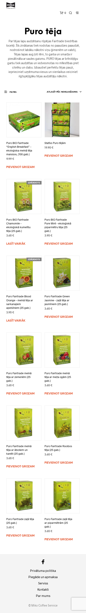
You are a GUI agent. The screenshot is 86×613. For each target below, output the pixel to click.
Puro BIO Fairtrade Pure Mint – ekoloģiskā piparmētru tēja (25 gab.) (57, 225)
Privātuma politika (43, 570)
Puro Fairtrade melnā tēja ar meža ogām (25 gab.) (57, 376)
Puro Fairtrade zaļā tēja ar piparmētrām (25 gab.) (58, 522)
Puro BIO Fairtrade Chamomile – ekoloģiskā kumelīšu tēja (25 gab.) (18, 225)
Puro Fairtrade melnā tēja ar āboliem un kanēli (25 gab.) (19, 449)
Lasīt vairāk (15, 244)
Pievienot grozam (20, 167)
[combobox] (59, 92)
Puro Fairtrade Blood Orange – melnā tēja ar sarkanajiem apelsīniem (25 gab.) (19, 302)
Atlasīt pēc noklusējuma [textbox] (62, 92)
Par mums (43, 596)
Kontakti (43, 589)
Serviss (43, 583)
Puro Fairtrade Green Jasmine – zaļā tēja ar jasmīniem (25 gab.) (57, 300)
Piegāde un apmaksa (43, 577)
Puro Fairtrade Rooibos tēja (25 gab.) (58, 447)
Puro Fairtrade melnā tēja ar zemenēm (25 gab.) (19, 376)
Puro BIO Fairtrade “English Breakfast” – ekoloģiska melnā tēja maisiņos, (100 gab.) (19, 148)
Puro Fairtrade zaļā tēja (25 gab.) (20, 520)
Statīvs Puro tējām (55, 143)
